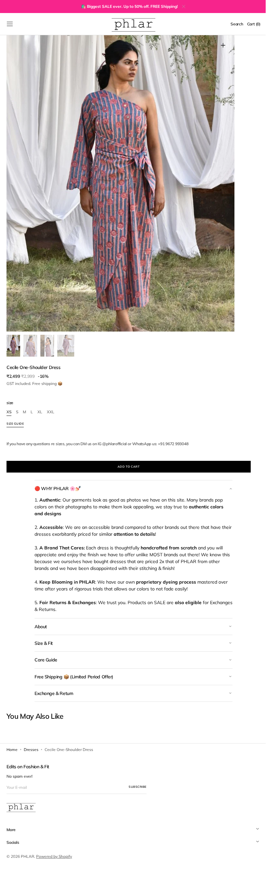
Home (12, 749)
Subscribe (138, 786)
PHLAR (27, 856)
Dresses (31, 749)
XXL (50, 412)
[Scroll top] (252, 868)
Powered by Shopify (54, 856)
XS (9, 412)
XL (39, 412)
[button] (10, 24)
